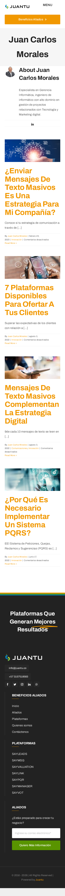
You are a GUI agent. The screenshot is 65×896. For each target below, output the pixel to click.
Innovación (17, 240)
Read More (10, 243)
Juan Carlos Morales (17, 236)
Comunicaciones (19, 448)
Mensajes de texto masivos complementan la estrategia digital (32, 404)
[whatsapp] (36, 684)
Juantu (39, 879)
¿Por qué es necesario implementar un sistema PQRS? (27, 516)
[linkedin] (29, 684)
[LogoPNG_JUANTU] (17, 4)
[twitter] (15, 684)
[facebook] (7, 684)
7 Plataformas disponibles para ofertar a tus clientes (29, 300)
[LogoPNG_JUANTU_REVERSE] (24, 653)
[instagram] (22, 684)
